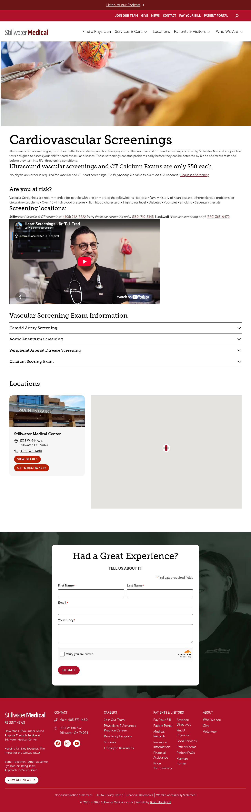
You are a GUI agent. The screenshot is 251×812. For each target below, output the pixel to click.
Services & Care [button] (129, 31)
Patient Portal (216, 16)
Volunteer (210, 731)
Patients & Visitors (190, 31)
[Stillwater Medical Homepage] (26, 32)
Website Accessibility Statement (176, 795)
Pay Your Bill (190, 16)
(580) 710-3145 (143, 216)
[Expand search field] (236, 16)
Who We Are (227, 31)
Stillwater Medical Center (37, 434)
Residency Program (118, 736)
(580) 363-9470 (218, 216)
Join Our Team (126, 16)
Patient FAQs (186, 752)
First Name (66, 585)
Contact (169, 16)
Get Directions (29, 467)
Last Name (135, 585)
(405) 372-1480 (31, 451)
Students (110, 742)
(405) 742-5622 (74, 216)
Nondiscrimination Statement (73, 795)
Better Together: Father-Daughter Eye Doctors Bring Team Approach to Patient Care (26, 766)
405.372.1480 (78, 719)
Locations (161, 31)
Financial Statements (139, 795)
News (155, 16)
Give (144, 16)
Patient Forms (186, 747)
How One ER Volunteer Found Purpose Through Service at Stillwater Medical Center (24, 735)
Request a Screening (194, 175)
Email (63, 602)
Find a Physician (97, 31)
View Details (27, 459)
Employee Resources (119, 748)
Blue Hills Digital (160, 802)
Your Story (66, 620)
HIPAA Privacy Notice (109, 795)
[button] (166, 448)
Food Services (187, 741)
